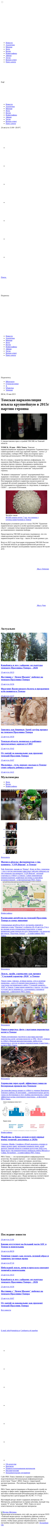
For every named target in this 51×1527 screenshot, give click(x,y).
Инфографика (11, 53)
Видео (8, 51)
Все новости (6, 1310)
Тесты (8, 58)
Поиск (4, 277)
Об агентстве (11, 1464)
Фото (8, 49)
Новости (9, 43)
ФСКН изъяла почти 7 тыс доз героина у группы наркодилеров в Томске (22, 518)
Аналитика (10, 45)
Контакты (10, 1466)
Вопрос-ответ (11, 60)
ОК (2, 1525)
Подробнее (43, 1523)
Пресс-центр (11, 62)
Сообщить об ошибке (29, 1330)
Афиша (9, 56)
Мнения (9, 47)
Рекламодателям (12, 1471)
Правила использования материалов (20, 1468)
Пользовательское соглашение (18, 1473)
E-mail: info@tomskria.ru (10, 1330)
